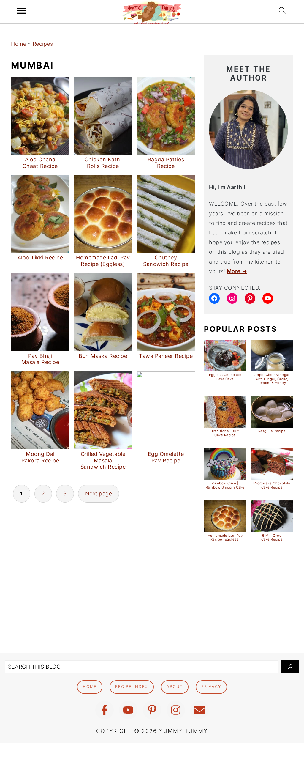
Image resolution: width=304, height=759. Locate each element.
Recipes (43, 44)
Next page (98, 493)
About (175, 686)
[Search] (290, 666)
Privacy (211, 686)
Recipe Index (131, 686)
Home (18, 44)
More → (237, 271)
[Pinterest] (152, 710)
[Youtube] (128, 710)
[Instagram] (176, 710)
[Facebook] (104, 710)
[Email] (199, 710)
